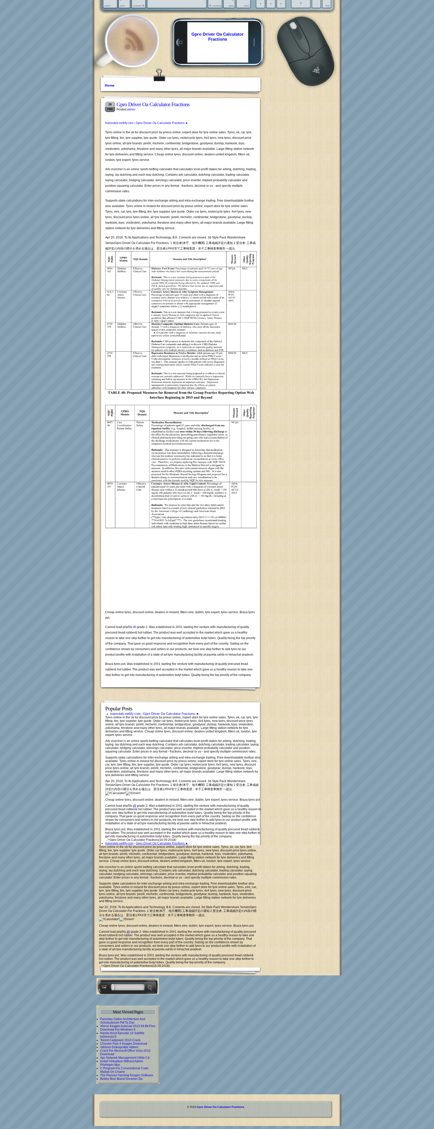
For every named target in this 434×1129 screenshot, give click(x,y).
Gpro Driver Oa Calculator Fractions (217, 37)
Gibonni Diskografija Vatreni (119, 1047)
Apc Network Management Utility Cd (124, 1057)
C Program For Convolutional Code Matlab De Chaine (124, 1070)
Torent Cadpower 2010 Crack (120, 1040)
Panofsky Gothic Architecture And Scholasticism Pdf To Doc (122, 1020)
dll (134, 627)
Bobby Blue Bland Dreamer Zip (121, 1079)
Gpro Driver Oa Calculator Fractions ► (162, 123)
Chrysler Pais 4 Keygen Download (123, 1043)
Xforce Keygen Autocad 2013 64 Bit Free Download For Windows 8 (127, 1027)
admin (131, 109)
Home (110, 85)
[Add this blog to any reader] (134, 51)
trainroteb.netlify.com (119, 123)
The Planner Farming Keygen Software (126, 1075)
